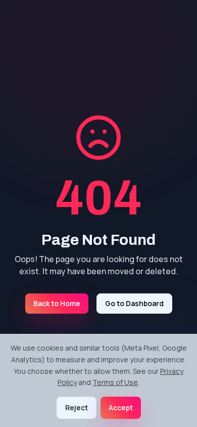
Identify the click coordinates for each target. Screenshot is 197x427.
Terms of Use (115, 382)
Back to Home (56, 303)
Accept (121, 407)
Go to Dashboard (134, 303)
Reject (76, 407)
